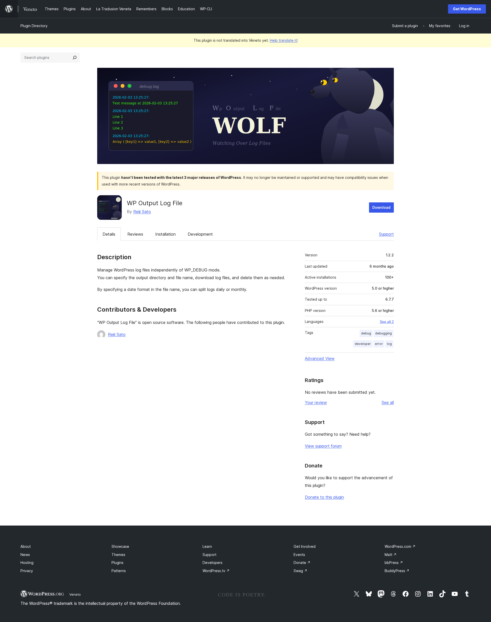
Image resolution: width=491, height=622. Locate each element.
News (25, 554)
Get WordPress (467, 9)
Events (299, 554)
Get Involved (305, 546)
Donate (302, 562)
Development (200, 234)
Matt (391, 554)
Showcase (120, 546)
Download (381, 207)
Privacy (26, 571)
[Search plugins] (75, 57)
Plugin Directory (34, 26)
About (25, 546)
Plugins (117, 562)
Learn (207, 546)
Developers (212, 562)
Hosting (27, 562)
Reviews (135, 234)
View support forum (323, 446)
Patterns (118, 571)
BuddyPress (397, 571)
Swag (300, 571)
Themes (118, 554)
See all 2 (387, 322)
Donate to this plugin (324, 497)
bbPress (394, 562)
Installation (165, 234)
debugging (383, 333)
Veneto (75, 594)
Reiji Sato (142, 211)
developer (363, 344)
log (389, 344)
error (379, 344)
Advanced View (319, 358)
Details (109, 234)
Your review (316, 402)
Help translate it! (284, 40)
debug (366, 333)
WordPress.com (400, 546)
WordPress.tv (216, 571)
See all (388, 402)
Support (386, 234)
